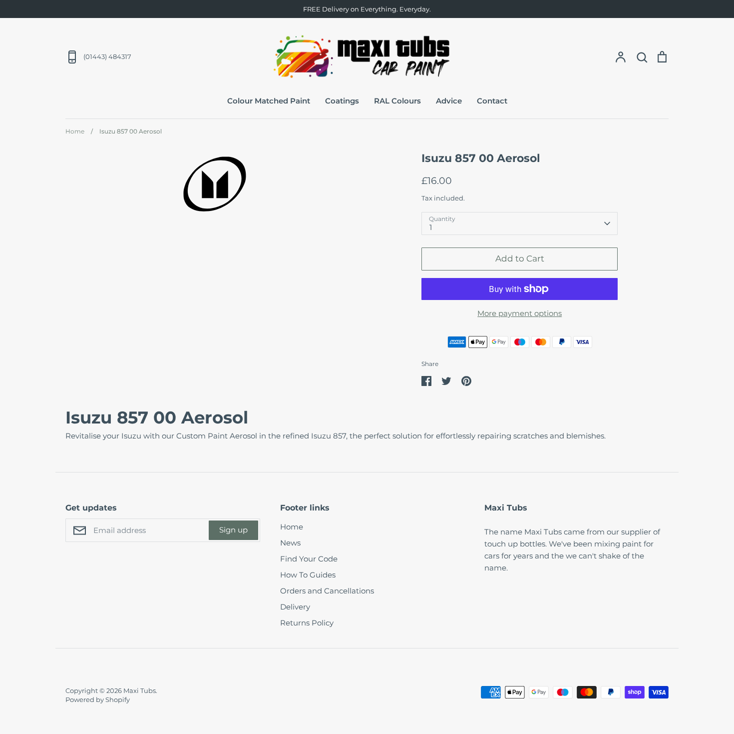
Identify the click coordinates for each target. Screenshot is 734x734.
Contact (492, 101)
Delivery (295, 607)
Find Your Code (309, 559)
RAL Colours (397, 101)
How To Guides (308, 575)
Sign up (233, 529)
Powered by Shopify (97, 700)
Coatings (342, 101)
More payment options (519, 313)
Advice (449, 101)
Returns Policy (307, 623)
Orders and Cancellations (327, 591)
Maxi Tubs (139, 690)
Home (291, 527)
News (290, 543)
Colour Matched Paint (268, 101)
